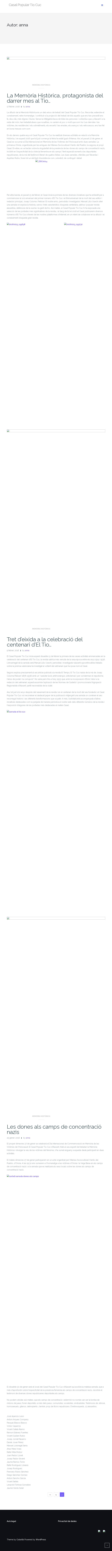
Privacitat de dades (67, 1521)
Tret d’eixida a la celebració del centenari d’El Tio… (44, 642)
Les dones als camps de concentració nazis (54, 1129)
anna (28, 107)
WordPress (41, 1539)
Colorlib (20, 1539)
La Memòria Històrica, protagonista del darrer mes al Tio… (55, 98)
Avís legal (11, 1521)
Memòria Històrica (41, 85)
